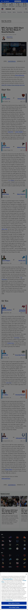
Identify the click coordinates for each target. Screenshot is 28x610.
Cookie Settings (9, 600)
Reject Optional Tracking (14, 603)
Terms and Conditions (8, 579)
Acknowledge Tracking (14, 607)
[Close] (26, 574)
